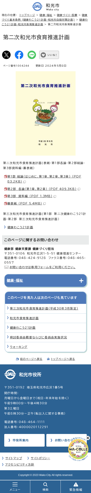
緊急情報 (75, 489)
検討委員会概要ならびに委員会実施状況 (38, 337)
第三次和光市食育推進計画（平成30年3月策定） (44, 308)
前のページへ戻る (31, 359)
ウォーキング (19, 346)
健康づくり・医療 (67, 15)
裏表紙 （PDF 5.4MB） (24, 203)
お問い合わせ (64, 440)
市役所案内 (21, 440)
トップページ (27, 15)
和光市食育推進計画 (24, 318)
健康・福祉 (46, 15)
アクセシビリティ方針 (19, 464)
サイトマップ (13, 458)
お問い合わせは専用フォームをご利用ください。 (43, 267)
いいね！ (53, 55)
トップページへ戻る (63, 359)
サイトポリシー (40, 458)
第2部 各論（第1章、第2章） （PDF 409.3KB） (42, 188)
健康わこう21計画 (20, 227)
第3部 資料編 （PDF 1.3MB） (29, 196)
